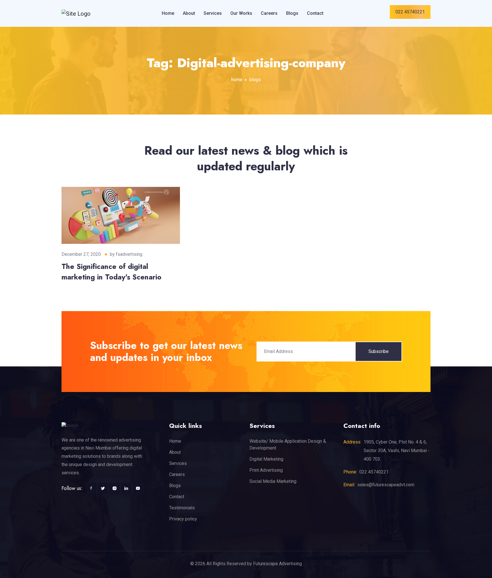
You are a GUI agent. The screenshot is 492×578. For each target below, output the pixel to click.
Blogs (292, 13)
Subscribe (378, 351)
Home (168, 13)
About (189, 13)
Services (213, 13)
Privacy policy (183, 519)
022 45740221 (410, 12)
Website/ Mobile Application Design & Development (287, 444)
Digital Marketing (266, 459)
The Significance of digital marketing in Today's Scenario (111, 271)
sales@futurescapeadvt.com (385, 484)
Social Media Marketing (272, 481)
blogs (255, 79)
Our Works (241, 13)
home (236, 79)
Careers (269, 13)
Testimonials (182, 507)
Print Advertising (266, 470)
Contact (315, 13)
